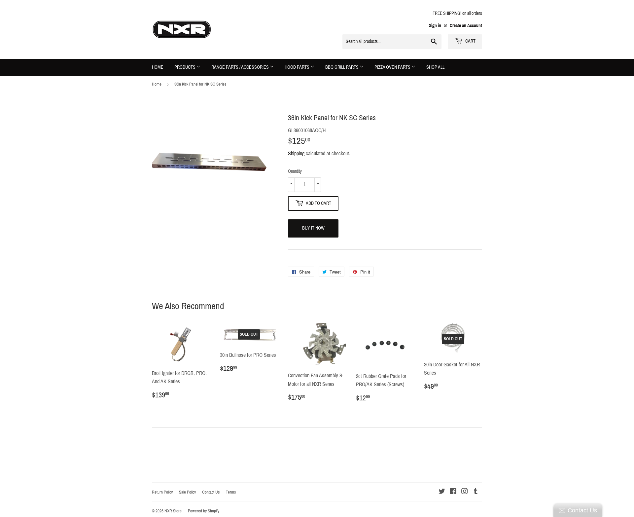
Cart (470, 41)
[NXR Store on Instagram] (464, 492)
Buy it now (313, 228)
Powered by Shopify (203, 511)
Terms (231, 492)
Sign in (435, 25)
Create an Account (466, 25)
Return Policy (162, 492)
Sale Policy (187, 492)
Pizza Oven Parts (392, 67)
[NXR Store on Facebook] (453, 492)
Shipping (296, 153)
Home (157, 67)
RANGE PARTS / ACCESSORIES (240, 67)
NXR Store (173, 511)
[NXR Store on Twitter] (442, 492)
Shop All (435, 67)
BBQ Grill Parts (342, 67)
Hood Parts (297, 67)
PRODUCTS (185, 67)
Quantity (295, 171)
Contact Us (211, 492)
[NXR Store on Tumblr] (476, 492)
